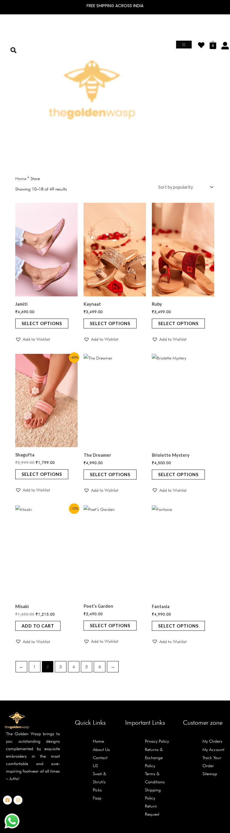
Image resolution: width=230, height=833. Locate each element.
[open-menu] (184, 44)
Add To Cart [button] (38, 625)
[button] (43, 141)
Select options (42, 323)
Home (20, 178)
